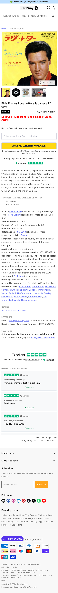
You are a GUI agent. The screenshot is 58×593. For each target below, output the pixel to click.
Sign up (41, 484)
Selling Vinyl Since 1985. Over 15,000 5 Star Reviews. (29, 158)
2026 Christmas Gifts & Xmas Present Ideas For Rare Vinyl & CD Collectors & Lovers (26, 576)
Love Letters (14, 214)
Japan (24, 235)
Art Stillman (38, 286)
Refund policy (33, 564)
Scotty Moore (20, 296)
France (32, 539)
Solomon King (35, 296)
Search (4, 564)
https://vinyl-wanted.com (43, 337)
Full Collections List (9, 567)
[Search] (53, 16)
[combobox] (25, 16)
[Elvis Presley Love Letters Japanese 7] (6, 92)
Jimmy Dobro (43, 289)
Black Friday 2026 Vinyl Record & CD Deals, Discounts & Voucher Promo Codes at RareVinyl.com (24, 571)
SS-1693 (21, 232)
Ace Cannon (25, 286)
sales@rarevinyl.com (19, 320)
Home (3, 29)
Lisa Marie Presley (42, 293)
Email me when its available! (29, 145)
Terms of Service (17, 564)
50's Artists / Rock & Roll (13, 310)
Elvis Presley (15, 211)
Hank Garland (29, 289)
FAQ (3, 580)
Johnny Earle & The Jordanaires (17, 293)
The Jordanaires (28, 300)
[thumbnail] (25, 92)
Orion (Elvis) (7, 296)
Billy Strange (15, 289)
